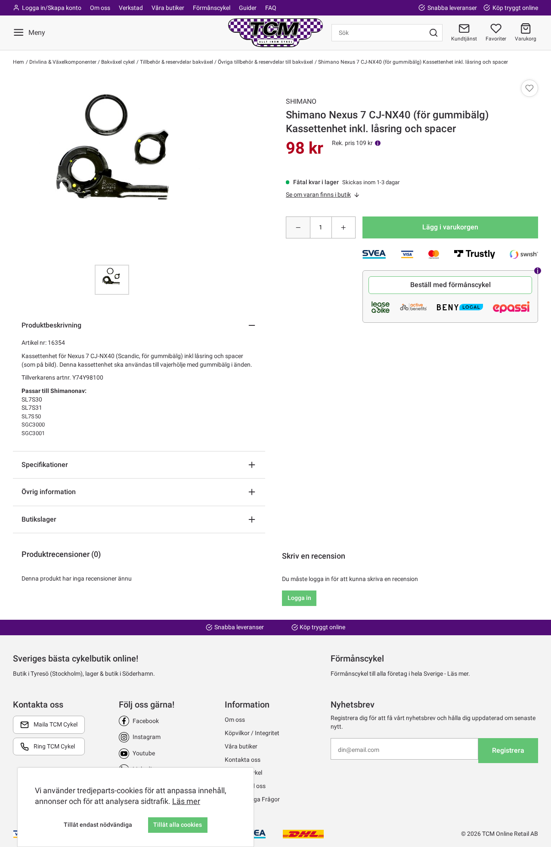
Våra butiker (168, 7)
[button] (525, 33)
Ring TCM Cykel (54, 746)
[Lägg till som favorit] (529, 88)
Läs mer (186, 801)
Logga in (299, 597)
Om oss (100, 7)
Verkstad (131, 7)
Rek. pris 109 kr (352, 143)
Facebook (146, 720)
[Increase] (344, 227)
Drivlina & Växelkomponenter (62, 62)
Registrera (508, 750)
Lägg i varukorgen (450, 227)
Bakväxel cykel (117, 62)
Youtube (144, 753)
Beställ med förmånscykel (450, 285)
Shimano (301, 101)
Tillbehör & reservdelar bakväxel (176, 62)
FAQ (270, 7)
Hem (18, 62)
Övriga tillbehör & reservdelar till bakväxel (265, 62)
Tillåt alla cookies (177, 824)
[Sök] (433, 33)
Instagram (147, 736)
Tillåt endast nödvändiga (98, 824)
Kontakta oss (242, 759)
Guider (248, 7)
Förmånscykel (211, 7)
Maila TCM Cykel (55, 724)
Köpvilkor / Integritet (252, 733)
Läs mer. (458, 673)
